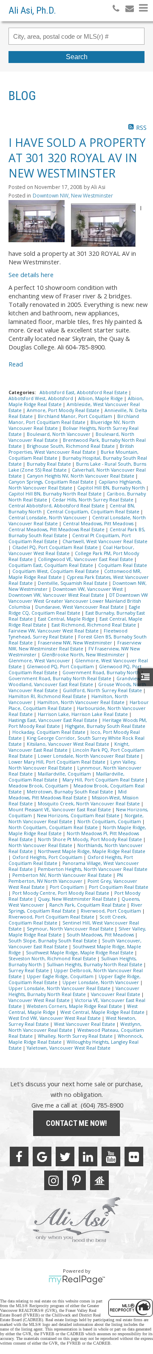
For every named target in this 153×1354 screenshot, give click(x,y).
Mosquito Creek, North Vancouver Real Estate (89, 804)
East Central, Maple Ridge (67, 619)
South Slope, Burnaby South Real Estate (53, 941)
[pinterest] (76, 1180)
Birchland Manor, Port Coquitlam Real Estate (73, 419)
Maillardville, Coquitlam (65, 774)
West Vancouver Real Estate (85, 1024)
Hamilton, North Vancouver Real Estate (81, 702)
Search (77, 56)
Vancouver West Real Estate (39, 1000)
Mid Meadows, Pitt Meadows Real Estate (67, 795)
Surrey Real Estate (29, 970)
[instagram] (53, 1180)
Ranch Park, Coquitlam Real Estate (88, 905)
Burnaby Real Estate (49, 464)
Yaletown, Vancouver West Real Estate (68, 1048)
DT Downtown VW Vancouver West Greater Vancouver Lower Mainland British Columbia (78, 601)
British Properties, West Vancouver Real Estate (71, 449)
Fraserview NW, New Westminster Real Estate (74, 646)
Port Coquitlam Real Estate (118, 887)
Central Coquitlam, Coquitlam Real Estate (94, 512)
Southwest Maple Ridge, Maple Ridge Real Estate (80, 953)
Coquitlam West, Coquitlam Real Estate (56, 571)
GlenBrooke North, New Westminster (84, 655)
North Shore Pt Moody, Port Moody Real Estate (90, 839)
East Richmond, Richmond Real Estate (94, 625)
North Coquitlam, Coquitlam (109, 821)
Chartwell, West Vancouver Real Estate (104, 541)
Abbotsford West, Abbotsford (41, 398)
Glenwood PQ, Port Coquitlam (61, 667)
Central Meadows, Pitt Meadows (99, 524)
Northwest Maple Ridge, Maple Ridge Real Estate (91, 851)
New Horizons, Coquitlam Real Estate (79, 816)
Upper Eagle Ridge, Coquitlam (61, 976)
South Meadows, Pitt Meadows (101, 935)
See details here (31, 274)
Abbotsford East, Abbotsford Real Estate (84, 392)
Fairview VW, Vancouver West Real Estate (54, 631)
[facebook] (19, 1156)
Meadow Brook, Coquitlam (39, 786)
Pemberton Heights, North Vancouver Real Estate (92, 869)
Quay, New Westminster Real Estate (78, 899)
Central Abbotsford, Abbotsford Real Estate (57, 506)
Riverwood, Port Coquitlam (111, 911)
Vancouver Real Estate (116, 994)
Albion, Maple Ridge (101, 398)
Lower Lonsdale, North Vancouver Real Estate (89, 756)
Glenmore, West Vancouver (39, 661)
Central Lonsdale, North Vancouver (48, 518)
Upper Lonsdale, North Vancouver (101, 982)
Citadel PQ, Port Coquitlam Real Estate (55, 547)
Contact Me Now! (76, 1123)
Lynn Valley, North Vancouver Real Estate (72, 765)
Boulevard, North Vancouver (59, 434)
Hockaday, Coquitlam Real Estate (49, 732)
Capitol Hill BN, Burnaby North (111, 488)
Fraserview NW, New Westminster (75, 643)
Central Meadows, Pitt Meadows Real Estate (57, 529)
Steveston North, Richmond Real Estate (52, 959)
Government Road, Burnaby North (101, 673)
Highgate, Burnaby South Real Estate (105, 726)
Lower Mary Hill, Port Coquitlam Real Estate (57, 762)
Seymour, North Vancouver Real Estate (71, 929)
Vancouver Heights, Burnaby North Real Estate (73, 991)
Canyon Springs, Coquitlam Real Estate (51, 482)
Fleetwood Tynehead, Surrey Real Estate (68, 634)
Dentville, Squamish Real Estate (73, 583)
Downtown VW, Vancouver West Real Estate (56, 595)
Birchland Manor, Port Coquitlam (75, 416)
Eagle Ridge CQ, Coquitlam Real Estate (74, 610)
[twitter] (65, 1156)
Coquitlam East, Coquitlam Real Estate (51, 565)
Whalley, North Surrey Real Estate (76, 1036)
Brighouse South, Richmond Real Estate (71, 446)
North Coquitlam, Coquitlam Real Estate (53, 827)
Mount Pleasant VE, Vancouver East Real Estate (60, 810)
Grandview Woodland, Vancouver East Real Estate (74, 681)
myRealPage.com (76, 1280)
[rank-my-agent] (99, 1180)
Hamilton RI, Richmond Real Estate (48, 696)
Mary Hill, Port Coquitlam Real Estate (103, 780)
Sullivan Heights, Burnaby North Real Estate (95, 965)
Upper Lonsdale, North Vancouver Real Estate (60, 988)
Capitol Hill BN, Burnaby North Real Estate (55, 494)
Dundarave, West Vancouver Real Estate (80, 607)
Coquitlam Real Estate (122, 565)
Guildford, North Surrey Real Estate (103, 690)
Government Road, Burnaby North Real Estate (60, 678)
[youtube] (111, 1156)
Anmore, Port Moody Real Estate (64, 410)
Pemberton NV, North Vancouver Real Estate (62, 875)
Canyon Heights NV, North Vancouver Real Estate (81, 476)
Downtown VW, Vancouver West (88, 589)
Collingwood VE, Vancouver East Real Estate (86, 559)
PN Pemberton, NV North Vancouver (65, 878)
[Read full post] (36, 221)
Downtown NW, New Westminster (73, 195)
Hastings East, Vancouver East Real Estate (53, 720)
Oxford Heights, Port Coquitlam (48, 857)
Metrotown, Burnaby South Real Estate (70, 792)
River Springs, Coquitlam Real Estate (75, 908)
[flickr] (134, 1156)
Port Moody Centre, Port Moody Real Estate (61, 893)
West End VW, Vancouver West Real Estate (55, 1018)
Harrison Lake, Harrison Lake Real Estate (83, 714)
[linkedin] (88, 1156)
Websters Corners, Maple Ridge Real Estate (75, 1006)
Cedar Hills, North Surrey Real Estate (93, 500)
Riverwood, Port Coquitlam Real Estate (52, 917)
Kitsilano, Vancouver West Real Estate (68, 744)
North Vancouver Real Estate (41, 845)
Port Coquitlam (67, 887)
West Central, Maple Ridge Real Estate (103, 1012)
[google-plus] (42, 1156)
